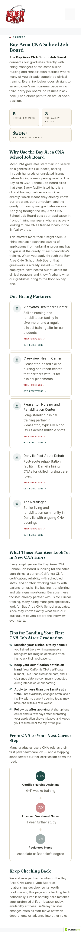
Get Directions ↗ (35, 344)
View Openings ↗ (34, 338)
